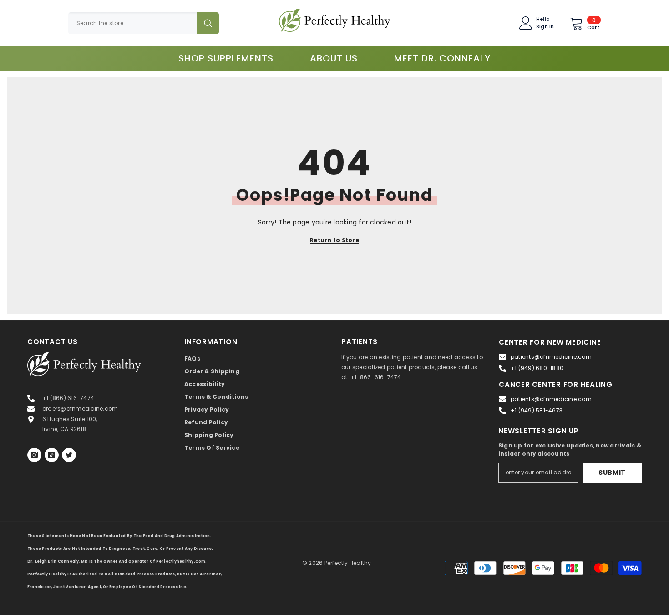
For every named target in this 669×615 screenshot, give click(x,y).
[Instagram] (34, 455)
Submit (612, 472)
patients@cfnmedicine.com (551, 357)
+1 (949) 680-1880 (537, 368)
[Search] (143, 23)
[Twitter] (69, 455)
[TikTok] (52, 455)
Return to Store (334, 240)
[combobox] (132, 23)
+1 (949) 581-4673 (537, 410)
